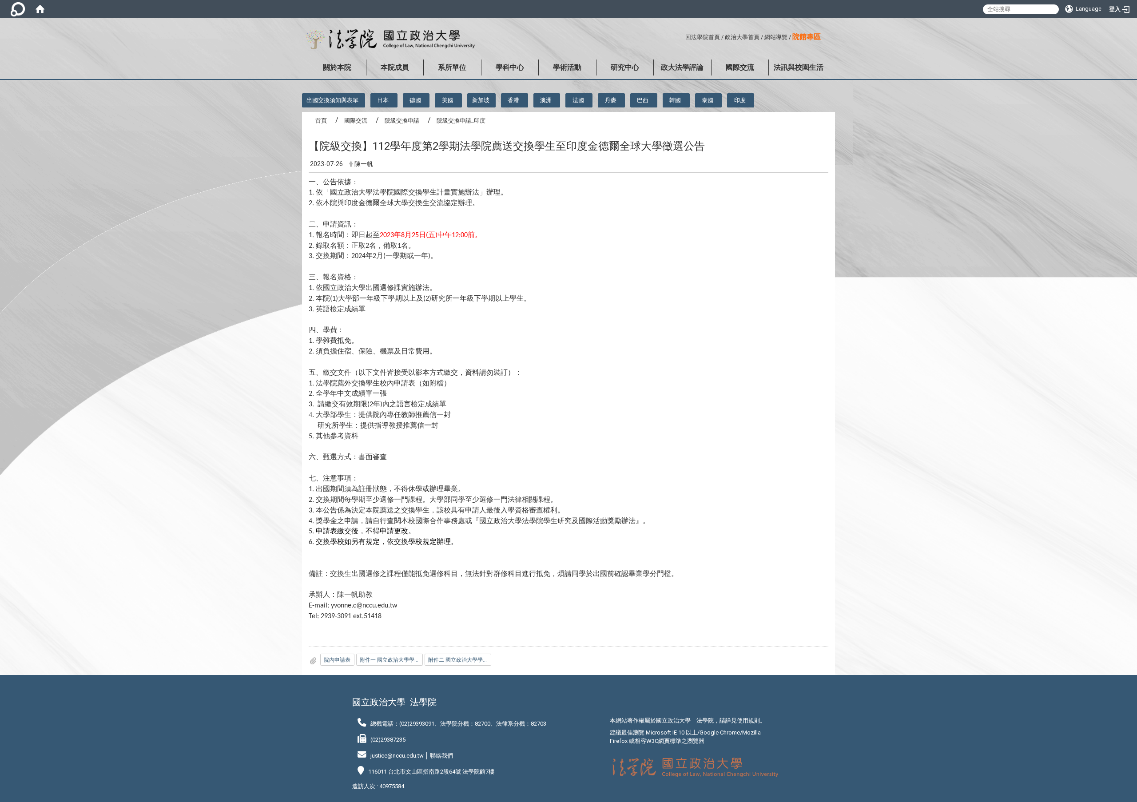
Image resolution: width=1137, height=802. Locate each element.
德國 (415, 100)
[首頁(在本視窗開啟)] (40, 9)
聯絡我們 (441, 755)
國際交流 (740, 67)
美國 (447, 100)
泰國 (707, 100)
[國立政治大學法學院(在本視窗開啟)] (388, 39)
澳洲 (546, 100)
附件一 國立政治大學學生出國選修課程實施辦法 (391, 660)
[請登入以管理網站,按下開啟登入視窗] (18, 9)
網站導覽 (775, 37)
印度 (740, 100)
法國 (578, 100)
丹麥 (610, 100)
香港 (513, 100)
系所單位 (452, 67)
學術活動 (567, 67)
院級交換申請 (402, 120)
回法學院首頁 (702, 37)
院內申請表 (337, 660)
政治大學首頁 (742, 37)
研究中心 (625, 67)
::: (682, 35)
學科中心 (510, 67)
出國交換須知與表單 (332, 100)
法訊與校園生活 (798, 67)
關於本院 (337, 67)
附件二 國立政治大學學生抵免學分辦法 (459, 660)
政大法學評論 (682, 67)
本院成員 (395, 67)
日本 (383, 100)
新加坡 (480, 100)
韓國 (675, 100)
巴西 (642, 100)
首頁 (321, 120)
